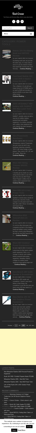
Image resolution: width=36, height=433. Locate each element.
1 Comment (28, 277)
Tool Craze (18, 14)
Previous (10, 325)
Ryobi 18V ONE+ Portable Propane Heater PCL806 (19, 376)
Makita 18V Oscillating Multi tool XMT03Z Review (23, 53)
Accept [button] (29, 426)
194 (27, 325)
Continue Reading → (26, 68)
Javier (6, 400)
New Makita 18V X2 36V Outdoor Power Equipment (22, 299)
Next (33, 325)
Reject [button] (14, 430)
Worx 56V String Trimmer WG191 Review (20, 165)
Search (30, 28)
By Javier (15, 58)
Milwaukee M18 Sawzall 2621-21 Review (20, 217)
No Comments (29, 58)
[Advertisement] (18, 347)
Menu (6, 34)
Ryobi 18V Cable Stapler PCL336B (20, 404)
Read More (21, 430)
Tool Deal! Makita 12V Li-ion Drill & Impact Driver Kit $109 (22, 78)
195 (30, 325)
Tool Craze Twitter (18, 21)
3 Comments (29, 170)
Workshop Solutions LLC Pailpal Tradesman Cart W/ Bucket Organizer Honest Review (17, 396)
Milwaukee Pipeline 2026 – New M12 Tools (16, 379)
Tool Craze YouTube (22, 21)
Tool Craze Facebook (13, 21)
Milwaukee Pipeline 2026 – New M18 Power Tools (18, 382)
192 (19, 325)
